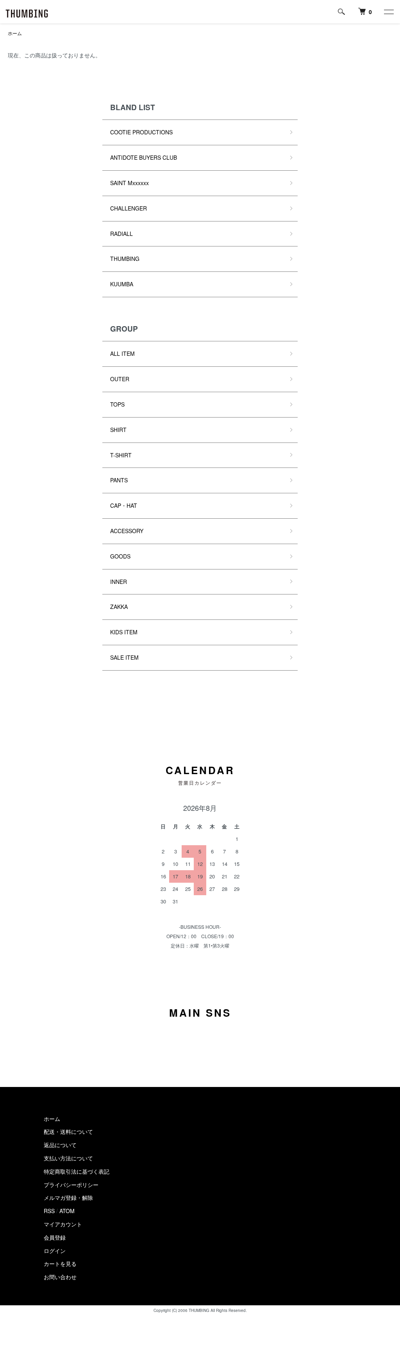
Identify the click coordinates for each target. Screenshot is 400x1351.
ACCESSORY (126, 531)
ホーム (15, 33)
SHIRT (118, 430)
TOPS (117, 404)
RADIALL (121, 233)
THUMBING (124, 258)
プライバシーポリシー (71, 1185)
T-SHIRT (121, 455)
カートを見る (60, 1263)
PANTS (119, 480)
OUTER (119, 379)
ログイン (55, 1251)
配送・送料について (68, 1131)
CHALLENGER (128, 208)
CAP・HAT (123, 505)
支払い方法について (68, 1158)
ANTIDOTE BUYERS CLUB (143, 157)
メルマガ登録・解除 (68, 1197)
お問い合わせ (60, 1277)
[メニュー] (388, 11)
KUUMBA (121, 284)
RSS (49, 1211)
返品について (60, 1145)
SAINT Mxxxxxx (129, 183)
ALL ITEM (122, 353)
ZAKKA (119, 606)
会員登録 (55, 1237)
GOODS (120, 556)
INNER (118, 581)
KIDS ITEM (124, 632)
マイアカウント (63, 1224)
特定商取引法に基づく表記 (76, 1171)
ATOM (67, 1211)
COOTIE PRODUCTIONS (141, 132)
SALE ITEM (124, 657)
